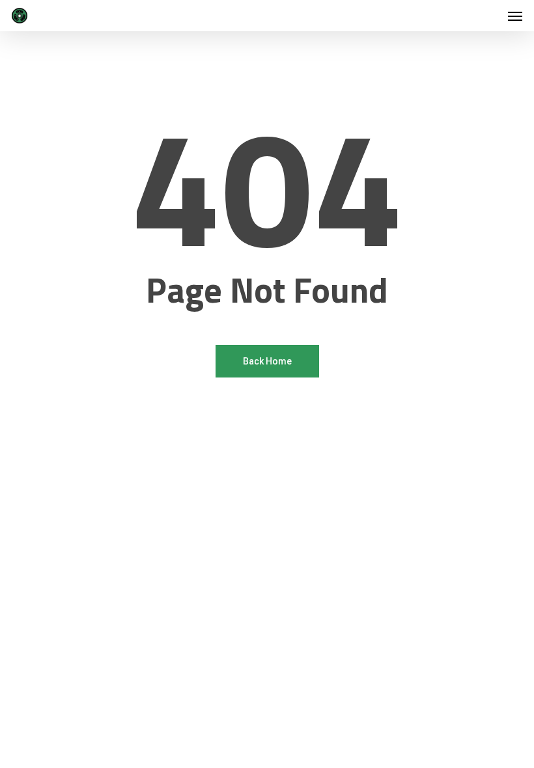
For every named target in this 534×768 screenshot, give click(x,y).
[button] (515, 15)
